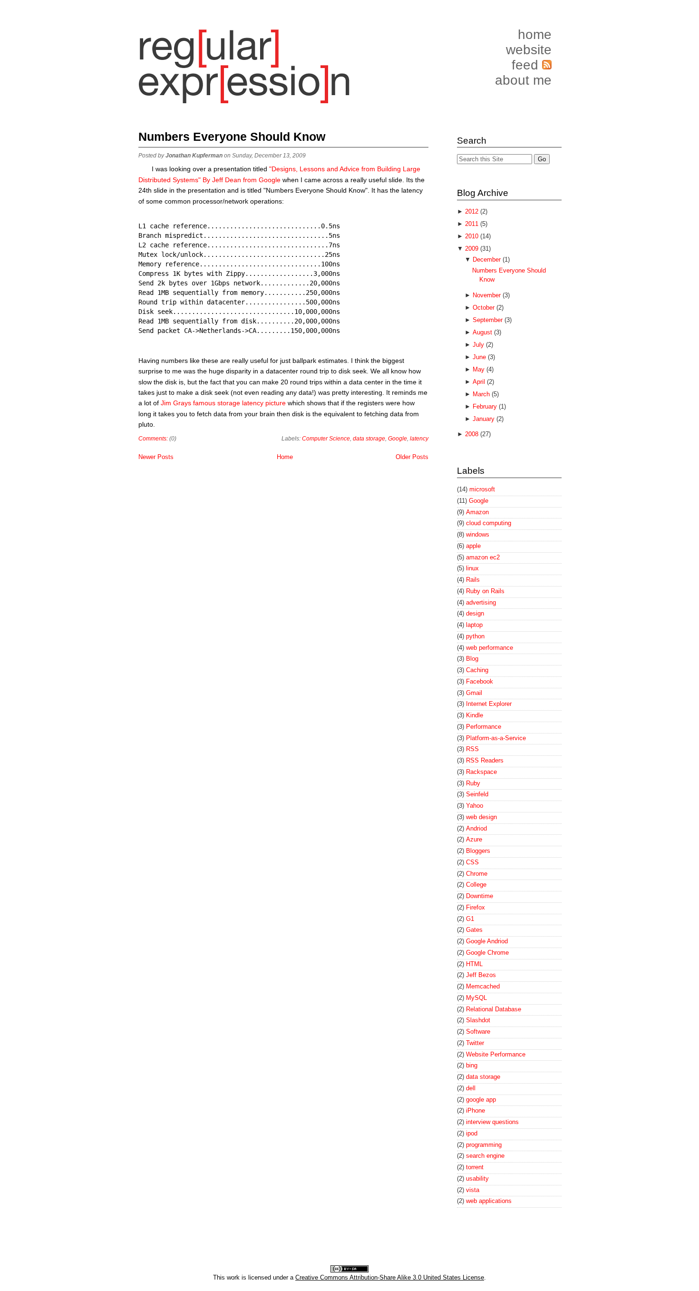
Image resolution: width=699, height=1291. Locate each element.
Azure (474, 839)
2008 (472, 434)
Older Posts (412, 456)
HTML (474, 964)
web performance (489, 647)
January (484, 418)
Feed (527, 65)
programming (484, 1144)
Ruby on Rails (485, 591)
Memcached (483, 986)
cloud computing (488, 523)
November (488, 295)
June (480, 357)
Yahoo (474, 805)
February (486, 406)
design (475, 613)
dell (471, 1088)
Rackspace (481, 771)
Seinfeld (477, 794)
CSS (472, 862)
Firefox (475, 907)
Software (478, 1031)
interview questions (492, 1121)
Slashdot (478, 1020)
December (488, 259)
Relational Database (493, 1009)
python (475, 636)
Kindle (474, 715)
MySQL (476, 997)
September (489, 319)
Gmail (474, 692)
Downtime (479, 896)
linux (472, 568)
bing (471, 1065)
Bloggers (478, 850)
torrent (475, 1167)
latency (419, 438)
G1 (470, 918)
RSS (472, 749)
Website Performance (495, 1054)
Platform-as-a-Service (496, 738)
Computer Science (326, 438)
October (484, 307)
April (480, 381)
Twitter (475, 1042)
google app (481, 1099)
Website (529, 49)
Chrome (476, 873)
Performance (483, 726)
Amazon (477, 512)
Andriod (476, 828)
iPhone (475, 1110)
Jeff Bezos (481, 974)
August (483, 332)
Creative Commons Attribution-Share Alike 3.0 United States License (389, 1277)
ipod (471, 1133)
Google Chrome (487, 952)
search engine (485, 1155)
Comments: (153, 438)
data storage (369, 438)
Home (535, 34)
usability (477, 1178)
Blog (472, 658)
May (479, 369)
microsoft (482, 489)
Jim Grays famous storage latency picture (224, 403)
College (476, 884)
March (482, 394)
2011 (472, 223)
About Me (523, 80)
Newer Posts (156, 456)
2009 (472, 248)
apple (473, 545)
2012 (472, 211)
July (479, 344)
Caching (477, 670)
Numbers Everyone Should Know (231, 136)
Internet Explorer (489, 703)
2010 (472, 236)
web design (481, 817)
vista (472, 1189)
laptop (474, 624)
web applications (489, 1200)
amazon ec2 (483, 557)
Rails (473, 579)
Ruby (473, 783)
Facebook (479, 681)
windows (477, 534)
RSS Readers (485, 760)
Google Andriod (487, 941)
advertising (481, 602)
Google (397, 438)
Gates (474, 929)
